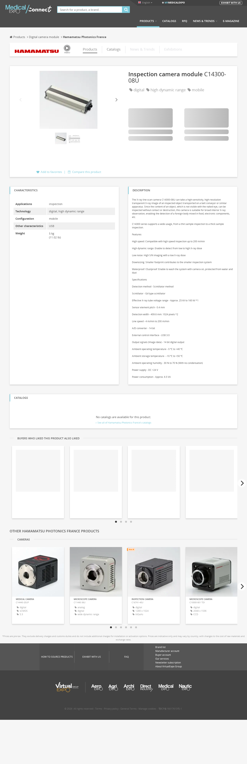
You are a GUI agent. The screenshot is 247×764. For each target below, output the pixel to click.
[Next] (116, 100)
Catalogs (169, 21)
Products (147, 21)
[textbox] (89, 9)
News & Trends (204, 21)
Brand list (160, 647)
